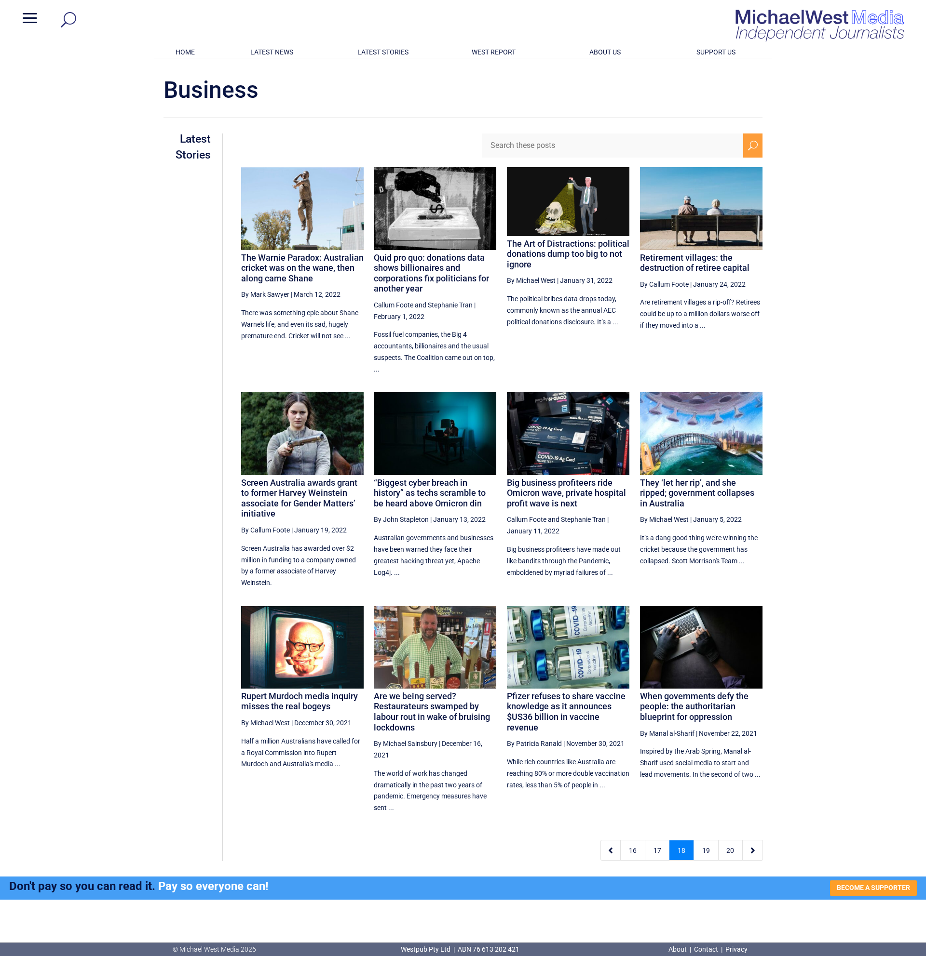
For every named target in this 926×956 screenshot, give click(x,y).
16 (633, 850)
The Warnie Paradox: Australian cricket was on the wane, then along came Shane (302, 267)
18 (681, 850)
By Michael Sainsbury (405, 743)
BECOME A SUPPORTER (873, 887)
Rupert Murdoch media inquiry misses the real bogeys (299, 701)
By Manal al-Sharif (667, 733)
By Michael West (531, 280)
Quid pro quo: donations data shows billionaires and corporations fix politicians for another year (431, 273)
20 (730, 850)
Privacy (736, 949)
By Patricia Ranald (534, 743)
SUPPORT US (715, 52)
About (678, 949)
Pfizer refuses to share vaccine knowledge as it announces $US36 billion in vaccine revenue (566, 711)
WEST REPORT (494, 52)
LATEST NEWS (271, 52)
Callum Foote (393, 305)
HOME (185, 52)
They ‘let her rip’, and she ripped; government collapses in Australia (697, 493)
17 (657, 850)
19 (706, 850)
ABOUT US (605, 52)
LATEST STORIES (383, 52)
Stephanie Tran (450, 305)
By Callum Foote (664, 284)
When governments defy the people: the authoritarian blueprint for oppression (694, 706)
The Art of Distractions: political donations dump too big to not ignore (568, 254)
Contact (706, 949)
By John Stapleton (401, 519)
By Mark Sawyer (265, 294)
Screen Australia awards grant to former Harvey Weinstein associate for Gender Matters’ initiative (299, 498)
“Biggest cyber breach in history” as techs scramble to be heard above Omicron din (430, 493)
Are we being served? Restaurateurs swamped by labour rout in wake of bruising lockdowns (432, 711)
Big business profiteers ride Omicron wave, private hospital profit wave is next (566, 493)
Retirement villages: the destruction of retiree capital (694, 262)
